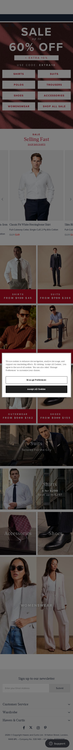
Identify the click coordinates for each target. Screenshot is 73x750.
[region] (36, 375)
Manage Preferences (36, 380)
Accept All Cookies (36, 389)
